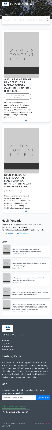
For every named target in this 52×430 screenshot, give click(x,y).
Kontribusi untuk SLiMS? (17, 412)
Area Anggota (8, 349)
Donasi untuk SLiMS (16, 406)
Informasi (6, 340)
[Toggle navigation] (46, 4)
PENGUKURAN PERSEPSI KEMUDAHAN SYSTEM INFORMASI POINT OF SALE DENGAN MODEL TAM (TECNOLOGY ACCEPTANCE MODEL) (29, 307)
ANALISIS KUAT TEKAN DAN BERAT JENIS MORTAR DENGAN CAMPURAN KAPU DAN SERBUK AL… (17, 85)
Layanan (5, 343)
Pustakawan (7, 346)
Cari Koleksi (43, 397)
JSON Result (22, 233)
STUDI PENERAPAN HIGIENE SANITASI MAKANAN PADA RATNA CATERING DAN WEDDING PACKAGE (17, 180)
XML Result (8, 233)
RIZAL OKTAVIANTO (12, 191)
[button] (26, 120)
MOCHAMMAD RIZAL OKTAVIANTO (18, 96)
